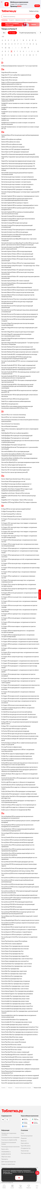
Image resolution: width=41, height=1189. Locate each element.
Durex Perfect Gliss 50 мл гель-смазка (12, 1037)
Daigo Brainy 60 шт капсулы (9, 72)
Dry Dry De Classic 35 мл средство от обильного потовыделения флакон (19, 774)
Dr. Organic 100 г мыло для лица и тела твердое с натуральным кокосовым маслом (19, 524)
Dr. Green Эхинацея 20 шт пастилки (11, 516)
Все (4, 33)
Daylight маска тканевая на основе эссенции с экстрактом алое (19, 116)
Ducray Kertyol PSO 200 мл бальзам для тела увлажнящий (17, 904)
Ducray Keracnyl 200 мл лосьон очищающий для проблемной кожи (20, 877)
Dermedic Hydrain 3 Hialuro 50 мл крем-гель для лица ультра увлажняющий (18, 259)
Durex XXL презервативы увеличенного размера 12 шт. (17, 1083)
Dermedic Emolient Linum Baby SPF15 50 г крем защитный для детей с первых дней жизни (18, 248)
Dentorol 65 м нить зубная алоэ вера (11, 144)
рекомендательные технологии (20, 1170)
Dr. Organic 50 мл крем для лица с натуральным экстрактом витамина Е (18, 675)
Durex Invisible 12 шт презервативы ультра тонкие (15, 996)
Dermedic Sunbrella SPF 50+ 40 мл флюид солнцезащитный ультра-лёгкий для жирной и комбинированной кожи (18, 368)
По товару (12, 33)
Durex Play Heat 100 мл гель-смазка (11, 1049)
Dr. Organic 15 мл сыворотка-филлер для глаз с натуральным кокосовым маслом (18, 589)
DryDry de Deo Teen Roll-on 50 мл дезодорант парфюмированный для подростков (20, 797)
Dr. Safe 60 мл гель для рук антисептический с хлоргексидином (19, 717)
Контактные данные (26, 1136)
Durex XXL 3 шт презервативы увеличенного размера (16, 1080)
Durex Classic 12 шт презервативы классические (15, 946)
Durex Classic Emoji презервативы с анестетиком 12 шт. (17, 959)
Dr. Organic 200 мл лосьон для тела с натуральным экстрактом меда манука (19, 610)
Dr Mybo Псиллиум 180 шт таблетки (11, 511)
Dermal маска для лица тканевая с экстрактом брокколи (17, 177)
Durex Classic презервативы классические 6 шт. (15, 961)
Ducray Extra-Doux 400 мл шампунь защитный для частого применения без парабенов (18, 854)
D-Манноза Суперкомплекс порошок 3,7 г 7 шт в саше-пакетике (19, 66)
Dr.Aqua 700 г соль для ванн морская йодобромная (15, 726)
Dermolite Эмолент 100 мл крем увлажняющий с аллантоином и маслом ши (19, 395)
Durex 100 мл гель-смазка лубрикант (11, 944)
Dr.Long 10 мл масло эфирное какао (11, 747)
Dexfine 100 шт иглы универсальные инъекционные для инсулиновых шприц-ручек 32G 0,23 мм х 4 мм (17, 407)
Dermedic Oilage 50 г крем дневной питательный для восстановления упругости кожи (16, 335)
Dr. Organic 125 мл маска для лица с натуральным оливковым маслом (18, 564)
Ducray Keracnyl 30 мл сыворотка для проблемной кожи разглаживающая (17, 881)
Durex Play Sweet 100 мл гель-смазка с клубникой (15, 1062)
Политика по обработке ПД (9, 1140)
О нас (22, 1133)
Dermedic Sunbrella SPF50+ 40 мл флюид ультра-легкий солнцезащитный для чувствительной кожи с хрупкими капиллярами (17, 386)
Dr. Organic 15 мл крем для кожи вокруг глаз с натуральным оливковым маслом (18, 581)
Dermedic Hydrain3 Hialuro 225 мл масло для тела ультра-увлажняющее (17, 273)
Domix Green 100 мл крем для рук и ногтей (13, 481)
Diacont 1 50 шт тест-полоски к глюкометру (13, 415)
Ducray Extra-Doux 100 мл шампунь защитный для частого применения (17, 845)
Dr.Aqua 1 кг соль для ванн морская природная (14, 719)
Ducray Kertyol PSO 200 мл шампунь (11, 907)
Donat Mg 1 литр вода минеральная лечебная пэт (15, 486)
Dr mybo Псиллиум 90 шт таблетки (11, 514)
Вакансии (23, 1141)
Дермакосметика (20, 20)
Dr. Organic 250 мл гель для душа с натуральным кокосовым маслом (18, 619)
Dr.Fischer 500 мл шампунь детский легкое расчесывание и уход (19, 736)
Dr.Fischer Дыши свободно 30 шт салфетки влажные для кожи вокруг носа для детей (19, 743)
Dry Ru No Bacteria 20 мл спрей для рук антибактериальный (18, 785)
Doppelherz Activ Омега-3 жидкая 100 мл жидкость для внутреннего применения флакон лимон (16, 490)
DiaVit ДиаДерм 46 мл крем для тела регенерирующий (16, 435)
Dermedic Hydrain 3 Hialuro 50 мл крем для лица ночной (17, 256)
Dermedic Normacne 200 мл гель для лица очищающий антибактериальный (17, 302)
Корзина (20, 1187)
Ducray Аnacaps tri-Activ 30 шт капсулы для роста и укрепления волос (19, 938)
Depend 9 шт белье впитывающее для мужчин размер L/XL (18, 166)
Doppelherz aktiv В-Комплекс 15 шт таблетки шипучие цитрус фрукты (18, 496)
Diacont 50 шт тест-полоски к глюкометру (13, 417)
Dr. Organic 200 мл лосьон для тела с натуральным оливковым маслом (19, 602)
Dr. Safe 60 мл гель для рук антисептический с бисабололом (18, 714)
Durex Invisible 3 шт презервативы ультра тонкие (15, 1001)
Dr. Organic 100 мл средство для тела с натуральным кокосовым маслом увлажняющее (19, 545)
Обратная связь (6, 1157)
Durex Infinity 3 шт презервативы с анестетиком (15, 989)
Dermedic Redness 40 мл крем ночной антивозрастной (17, 347)
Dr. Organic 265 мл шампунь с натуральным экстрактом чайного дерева (19, 649)
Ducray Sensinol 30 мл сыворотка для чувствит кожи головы (18, 927)
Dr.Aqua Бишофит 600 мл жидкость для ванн (14, 728)
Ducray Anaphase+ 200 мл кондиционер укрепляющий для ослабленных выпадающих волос (18, 830)
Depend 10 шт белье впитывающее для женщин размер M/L (18, 154)
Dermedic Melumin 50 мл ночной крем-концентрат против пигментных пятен (17, 295)
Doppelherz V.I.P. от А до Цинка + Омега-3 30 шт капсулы (17, 500)
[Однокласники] (7, 1119)
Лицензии (24, 1138)
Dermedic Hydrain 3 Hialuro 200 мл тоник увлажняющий (17, 254)
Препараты (4, 1159)
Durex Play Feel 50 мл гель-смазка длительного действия (17, 1047)
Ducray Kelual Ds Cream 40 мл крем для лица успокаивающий (18, 868)
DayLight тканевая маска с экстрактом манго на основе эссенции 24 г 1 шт (20, 127)
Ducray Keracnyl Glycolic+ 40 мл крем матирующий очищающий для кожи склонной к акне (19, 892)
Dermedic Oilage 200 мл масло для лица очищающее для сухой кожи (19, 328)
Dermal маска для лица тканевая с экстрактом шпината (17, 184)
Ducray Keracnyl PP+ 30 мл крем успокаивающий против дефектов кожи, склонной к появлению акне (20, 898)
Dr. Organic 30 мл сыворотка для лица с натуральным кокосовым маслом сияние (19, 653)
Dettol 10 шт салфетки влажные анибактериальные (16, 401)
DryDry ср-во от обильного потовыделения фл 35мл (16, 810)
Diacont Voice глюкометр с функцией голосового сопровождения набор (19, 429)
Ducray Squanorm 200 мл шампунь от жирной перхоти (16, 932)
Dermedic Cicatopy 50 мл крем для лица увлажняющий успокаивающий (16, 226)
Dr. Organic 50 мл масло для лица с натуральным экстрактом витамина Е (18, 702)
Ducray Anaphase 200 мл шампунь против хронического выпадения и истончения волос (17, 817)
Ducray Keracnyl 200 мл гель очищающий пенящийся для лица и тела (19, 874)
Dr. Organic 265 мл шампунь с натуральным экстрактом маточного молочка (20, 645)
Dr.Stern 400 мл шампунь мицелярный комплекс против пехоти (19, 767)
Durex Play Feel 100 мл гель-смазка (11, 1044)
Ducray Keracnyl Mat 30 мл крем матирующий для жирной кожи (19, 895)
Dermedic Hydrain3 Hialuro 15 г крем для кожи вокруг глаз (17, 270)
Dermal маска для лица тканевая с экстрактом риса (16, 182)
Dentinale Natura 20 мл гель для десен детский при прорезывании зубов (20, 136)
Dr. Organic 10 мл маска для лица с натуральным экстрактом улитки (18, 520)
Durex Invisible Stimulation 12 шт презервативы (14, 1019)
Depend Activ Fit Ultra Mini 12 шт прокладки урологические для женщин (18, 169)
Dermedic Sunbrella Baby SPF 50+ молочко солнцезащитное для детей (19, 362)
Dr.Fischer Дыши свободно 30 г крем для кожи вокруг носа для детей (19, 739)
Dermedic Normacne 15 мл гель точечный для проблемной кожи (19, 299)
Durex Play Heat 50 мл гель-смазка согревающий (15, 1052)
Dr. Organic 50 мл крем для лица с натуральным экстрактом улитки (20, 678)
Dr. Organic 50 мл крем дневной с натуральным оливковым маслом (18, 692)
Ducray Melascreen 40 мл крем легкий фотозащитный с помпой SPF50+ (19, 917)
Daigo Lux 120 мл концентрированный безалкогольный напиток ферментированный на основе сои (19, 83)
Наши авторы (25, 1151)
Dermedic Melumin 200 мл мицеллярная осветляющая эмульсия (20, 290)
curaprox (29, 20)
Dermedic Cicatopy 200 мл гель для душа (12, 216)
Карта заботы (25, 1143)
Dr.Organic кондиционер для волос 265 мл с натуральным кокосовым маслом (17, 750)
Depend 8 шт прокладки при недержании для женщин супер (18, 161)
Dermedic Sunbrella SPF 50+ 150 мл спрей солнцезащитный (18, 365)
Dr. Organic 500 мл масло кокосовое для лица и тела (16, 705)
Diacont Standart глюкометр (9, 426)
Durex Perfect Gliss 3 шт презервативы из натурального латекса (19, 1034)
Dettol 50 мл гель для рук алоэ (9, 404)
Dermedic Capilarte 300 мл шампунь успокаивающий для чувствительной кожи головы (17, 213)
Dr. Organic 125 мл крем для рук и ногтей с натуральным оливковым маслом (20, 560)
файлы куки (6, 1172)
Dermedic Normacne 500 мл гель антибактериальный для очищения (17, 320)
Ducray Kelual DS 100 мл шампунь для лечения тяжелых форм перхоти (19, 865)
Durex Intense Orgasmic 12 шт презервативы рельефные (17, 991)
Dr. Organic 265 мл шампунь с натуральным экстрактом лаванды (19, 641)
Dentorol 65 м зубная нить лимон (10, 142)
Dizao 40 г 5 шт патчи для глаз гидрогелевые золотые (16, 467)
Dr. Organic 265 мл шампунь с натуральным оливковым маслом (19, 639)
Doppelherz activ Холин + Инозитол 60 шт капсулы (15, 493)
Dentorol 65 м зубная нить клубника (11, 139)
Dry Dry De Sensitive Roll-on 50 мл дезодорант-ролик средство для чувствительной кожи (20, 779)
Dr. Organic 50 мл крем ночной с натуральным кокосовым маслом (20, 696)
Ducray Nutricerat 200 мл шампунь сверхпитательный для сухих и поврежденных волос (20, 923)
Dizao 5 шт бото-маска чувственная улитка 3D (14, 472)
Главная (4, 1187)
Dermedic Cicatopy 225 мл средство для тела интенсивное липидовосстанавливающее (18, 219)
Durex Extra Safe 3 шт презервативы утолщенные (15, 984)
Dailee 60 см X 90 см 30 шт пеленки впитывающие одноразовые (19, 94)
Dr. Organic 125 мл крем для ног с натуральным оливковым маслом (20, 548)
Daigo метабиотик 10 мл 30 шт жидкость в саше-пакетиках (18, 86)
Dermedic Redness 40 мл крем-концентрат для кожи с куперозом (19, 352)
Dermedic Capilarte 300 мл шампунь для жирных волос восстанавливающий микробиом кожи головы (17, 199)
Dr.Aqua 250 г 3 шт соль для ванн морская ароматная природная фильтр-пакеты (19, 722)
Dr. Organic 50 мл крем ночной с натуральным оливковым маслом (20, 698)
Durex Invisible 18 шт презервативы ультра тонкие (15, 999)
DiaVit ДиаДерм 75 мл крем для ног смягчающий (15, 438)
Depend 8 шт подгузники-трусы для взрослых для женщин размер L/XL (20, 157)
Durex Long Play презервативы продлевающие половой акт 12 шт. (20, 1027)
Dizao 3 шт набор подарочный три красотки (13, 465)
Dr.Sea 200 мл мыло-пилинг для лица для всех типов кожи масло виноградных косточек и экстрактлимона (19, 763)
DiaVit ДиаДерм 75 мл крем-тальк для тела (13, 445)
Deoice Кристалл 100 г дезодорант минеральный (15, 149)
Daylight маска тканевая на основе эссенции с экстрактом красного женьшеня (18, 123)
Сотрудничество (25, 1148)
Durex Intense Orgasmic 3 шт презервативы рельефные (17, 994)
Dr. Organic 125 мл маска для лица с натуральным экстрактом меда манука (20, 568)
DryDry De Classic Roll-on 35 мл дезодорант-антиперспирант (18, 791)
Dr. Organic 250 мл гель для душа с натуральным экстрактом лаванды (18, 623)
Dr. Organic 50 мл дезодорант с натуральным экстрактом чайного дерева (20, 671)
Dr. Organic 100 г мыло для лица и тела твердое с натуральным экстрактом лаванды (19, 532)
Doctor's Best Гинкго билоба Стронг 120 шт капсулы (15, 479)
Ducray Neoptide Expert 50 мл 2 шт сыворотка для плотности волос (20, 920)
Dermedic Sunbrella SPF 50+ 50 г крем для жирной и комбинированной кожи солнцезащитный (16, 377)
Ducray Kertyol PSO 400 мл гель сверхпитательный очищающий (19, 909)
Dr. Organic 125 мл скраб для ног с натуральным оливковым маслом (18, 577)
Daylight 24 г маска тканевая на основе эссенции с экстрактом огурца (19, 112)
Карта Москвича (25, 1146)
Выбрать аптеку (33, 11)
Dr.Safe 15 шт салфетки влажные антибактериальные (16, 756)
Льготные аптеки (26, 1153)
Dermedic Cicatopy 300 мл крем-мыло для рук (14, 223)
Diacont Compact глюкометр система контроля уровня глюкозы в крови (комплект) (20, 420)
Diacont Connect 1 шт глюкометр (10, 424)
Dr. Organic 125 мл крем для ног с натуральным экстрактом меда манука (19, 551)
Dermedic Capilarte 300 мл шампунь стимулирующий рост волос (19, 205)
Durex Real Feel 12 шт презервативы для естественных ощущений (20, 1075)
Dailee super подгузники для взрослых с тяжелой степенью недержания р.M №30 (18, 100)
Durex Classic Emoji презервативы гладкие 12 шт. (15, 956)
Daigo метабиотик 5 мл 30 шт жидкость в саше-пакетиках (17, 89)
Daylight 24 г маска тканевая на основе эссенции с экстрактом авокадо (19, 104)
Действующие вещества (8, 1162)
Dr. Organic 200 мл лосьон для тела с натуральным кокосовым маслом (19, 598)
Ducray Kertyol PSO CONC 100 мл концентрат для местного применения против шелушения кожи (18, 912)
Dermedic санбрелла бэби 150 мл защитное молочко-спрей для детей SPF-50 (19, 391)
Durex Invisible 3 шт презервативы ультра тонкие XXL (16, 1004)
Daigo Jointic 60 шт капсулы (9, 80)
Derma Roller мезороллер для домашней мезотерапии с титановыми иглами (17, 173)
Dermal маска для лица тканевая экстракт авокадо (16, 187)
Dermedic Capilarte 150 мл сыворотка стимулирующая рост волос (20, 196)
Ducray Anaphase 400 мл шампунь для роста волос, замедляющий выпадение (20, 821)
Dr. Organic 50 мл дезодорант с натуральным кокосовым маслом (19, 661)
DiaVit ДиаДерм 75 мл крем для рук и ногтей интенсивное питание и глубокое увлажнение (20, 441)
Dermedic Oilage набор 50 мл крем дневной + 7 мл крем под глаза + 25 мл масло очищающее (20, 343)
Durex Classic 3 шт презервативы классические (15, 949)
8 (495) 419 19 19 (6, 1154)
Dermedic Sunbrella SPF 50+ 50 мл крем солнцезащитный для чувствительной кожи (19, 381)
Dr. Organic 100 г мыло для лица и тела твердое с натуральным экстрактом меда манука (19, 536)
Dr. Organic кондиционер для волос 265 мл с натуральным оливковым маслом (17, 708)
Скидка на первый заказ (8, 1164)
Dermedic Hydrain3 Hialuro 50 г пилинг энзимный (15, 281)
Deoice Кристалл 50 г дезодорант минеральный (15, 152)
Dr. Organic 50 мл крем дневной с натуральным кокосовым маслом (20, 685)
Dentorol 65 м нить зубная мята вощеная (12, 147)
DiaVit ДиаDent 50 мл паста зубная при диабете (14, 433)
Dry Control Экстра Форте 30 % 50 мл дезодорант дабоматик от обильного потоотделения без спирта (19, 770)
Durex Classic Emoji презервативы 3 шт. (12, 951)
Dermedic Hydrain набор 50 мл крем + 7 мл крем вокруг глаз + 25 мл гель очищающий (20, 266)
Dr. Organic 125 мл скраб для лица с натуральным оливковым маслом (18, 572)
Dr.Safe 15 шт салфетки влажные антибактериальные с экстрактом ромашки (17, 759)
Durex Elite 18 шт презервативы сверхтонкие (14, 971)
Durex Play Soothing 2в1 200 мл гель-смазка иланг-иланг (17, 1057)
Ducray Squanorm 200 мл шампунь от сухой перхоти (16, 934)
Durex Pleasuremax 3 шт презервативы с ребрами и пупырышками (20, 1069)
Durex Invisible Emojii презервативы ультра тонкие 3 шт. (17, 1009)
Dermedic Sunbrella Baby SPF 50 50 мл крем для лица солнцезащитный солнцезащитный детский (16, 357)
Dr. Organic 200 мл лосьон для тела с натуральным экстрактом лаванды (19, 606)
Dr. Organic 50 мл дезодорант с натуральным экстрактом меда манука (19, 666)
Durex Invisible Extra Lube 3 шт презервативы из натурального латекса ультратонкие (18, 1016)
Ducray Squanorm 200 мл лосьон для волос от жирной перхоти (19, 929)
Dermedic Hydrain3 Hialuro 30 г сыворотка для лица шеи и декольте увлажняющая (20, 277)
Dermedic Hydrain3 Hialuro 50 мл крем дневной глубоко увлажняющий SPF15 (17, 284)
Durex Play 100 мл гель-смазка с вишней (12, 1039)
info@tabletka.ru (6, 1152)
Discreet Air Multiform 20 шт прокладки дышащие (15, 451)
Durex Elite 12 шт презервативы (10, 969)
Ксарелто (11, 20)
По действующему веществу (27, 33)
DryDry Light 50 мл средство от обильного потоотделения (17, 807)
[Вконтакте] (3, 1119)
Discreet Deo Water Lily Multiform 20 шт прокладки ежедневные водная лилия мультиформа (19, 459)
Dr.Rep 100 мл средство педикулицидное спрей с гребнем (17, 754)
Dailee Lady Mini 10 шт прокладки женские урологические (17, 96)
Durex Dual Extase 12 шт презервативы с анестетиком (16, 964)
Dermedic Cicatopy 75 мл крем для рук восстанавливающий (18, 229)
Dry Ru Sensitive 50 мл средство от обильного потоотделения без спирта (19, 788)
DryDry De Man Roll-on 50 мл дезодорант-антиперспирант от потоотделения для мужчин (18, 801)
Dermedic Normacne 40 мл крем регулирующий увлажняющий (19, 317)
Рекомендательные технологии (10, 1147)
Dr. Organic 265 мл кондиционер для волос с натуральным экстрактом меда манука (17, 635)
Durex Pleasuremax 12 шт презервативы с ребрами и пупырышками (16, 1065)
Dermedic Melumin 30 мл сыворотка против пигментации (17, 292)
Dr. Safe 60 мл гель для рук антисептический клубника (16, 712)
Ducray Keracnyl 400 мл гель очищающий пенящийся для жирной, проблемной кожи (20, 887)
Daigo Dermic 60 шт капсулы (9, 77)
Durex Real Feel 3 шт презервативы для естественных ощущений (19, 1078)
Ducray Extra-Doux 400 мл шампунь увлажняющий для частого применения (19, 858)
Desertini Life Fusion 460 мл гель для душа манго (15, 399)
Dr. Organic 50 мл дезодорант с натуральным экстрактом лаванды (20, 663)
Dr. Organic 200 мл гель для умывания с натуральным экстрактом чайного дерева (20, 593)
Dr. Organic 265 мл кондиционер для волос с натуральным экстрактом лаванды (17, 631)
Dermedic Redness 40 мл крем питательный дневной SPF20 (18, 349)
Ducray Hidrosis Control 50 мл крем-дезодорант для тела (17, 862)
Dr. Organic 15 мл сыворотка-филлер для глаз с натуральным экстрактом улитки (18, 585)
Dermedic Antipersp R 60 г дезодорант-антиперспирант (17, 189)
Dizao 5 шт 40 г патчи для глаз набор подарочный (15, 470)
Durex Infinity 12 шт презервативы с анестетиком (15, 986)
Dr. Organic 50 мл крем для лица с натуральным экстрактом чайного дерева (18, 681)
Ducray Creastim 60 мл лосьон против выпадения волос (17, 837)
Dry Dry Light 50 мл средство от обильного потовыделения (18, 782)
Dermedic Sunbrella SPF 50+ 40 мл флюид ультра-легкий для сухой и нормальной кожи (20, 373)
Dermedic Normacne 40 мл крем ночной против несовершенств (19, 314)
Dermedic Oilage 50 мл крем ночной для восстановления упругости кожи (17, 339)
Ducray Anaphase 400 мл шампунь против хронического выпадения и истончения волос (17, 825)
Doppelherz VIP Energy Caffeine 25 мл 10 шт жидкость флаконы (19, 502)
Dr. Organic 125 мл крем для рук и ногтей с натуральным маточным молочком (20, 556)
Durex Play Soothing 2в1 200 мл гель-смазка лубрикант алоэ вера (19, 1059)
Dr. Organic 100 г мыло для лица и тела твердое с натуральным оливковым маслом (19, 528)
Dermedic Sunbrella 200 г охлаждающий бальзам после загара (19, 354)
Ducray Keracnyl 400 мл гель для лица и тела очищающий (17, 884)
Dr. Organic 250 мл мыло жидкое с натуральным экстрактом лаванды (18, 627)
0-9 (3, 36)
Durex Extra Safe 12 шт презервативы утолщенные (15, 981)
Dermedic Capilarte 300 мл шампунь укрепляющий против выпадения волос (17, 208)
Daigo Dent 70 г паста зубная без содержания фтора (16, 75)
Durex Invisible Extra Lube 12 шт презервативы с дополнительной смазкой (19, 1012)
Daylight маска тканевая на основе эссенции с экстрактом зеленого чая (18, 119)
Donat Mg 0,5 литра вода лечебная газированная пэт (16, 484)
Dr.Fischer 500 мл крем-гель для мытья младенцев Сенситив (18, 733)
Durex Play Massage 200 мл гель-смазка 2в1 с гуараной (17, 1054)
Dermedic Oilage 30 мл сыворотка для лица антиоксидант (17, 332)
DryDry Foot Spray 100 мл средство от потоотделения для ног (18, 805)
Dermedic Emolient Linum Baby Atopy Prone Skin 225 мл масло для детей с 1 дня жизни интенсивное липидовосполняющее (20, 244)
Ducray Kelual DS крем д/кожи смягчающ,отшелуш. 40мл (17, 871)
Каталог (12, 1187)
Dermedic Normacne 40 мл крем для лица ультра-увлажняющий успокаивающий (19, 311)
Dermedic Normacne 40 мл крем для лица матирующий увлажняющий (17, 306)
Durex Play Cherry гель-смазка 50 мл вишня (13, 1042)
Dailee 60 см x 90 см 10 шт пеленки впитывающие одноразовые (19, 91)
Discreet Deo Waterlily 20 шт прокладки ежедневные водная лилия (20, 462)
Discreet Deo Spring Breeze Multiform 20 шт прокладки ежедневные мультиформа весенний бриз (16, 455)
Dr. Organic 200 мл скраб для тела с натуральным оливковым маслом (18, 614)
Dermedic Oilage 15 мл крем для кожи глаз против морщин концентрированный (17, 324)
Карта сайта (4, 1149)
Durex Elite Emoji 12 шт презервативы (11, 976)
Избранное (28, 1187)
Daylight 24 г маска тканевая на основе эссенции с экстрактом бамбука (19, 108)
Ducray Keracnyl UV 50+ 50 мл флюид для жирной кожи (17, 902)
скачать (37, 5)
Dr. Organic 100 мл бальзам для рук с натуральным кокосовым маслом (19, 541)
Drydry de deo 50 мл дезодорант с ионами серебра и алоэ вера (19, 794)
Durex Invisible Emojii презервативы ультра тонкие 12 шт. (17, 1006)
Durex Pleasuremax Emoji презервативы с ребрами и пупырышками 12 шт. (16, 1072)
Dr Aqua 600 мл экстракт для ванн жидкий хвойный (16, 509)
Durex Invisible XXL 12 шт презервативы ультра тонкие (16, 1022)
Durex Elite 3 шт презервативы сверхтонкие (13, 974)
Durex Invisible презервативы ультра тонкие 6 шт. (15, 1024)
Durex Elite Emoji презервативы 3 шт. (11, 979)
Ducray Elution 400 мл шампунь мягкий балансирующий (17, 842)
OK (19, 1178)
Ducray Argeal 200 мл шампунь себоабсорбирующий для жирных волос (20, 834)
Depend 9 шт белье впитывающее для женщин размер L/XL (18, 163)
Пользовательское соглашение (10, 1137)
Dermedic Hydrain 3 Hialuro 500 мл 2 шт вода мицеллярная (18, 263)
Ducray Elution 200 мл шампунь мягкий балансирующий (17, 840)
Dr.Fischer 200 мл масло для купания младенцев (15, 731)
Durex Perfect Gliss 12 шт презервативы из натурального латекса (19, 1032)
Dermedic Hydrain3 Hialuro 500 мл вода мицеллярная (16, 287)
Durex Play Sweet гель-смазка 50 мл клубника (14, 941)
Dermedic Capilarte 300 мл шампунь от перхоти (14, 203)
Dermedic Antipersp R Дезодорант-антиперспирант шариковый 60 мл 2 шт (20, 192)
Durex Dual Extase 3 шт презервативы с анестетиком (16, 966)
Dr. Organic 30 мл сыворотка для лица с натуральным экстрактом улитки (20, 657)
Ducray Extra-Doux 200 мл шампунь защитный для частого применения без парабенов (18, 850)
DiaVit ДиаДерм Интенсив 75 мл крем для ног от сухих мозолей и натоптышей (19, 448)
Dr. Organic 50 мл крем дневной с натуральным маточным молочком (17, 688)
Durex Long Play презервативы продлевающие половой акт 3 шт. (19, 1029)
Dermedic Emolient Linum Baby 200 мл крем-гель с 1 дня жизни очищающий (19, 239)
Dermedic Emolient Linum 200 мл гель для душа (14, 232)
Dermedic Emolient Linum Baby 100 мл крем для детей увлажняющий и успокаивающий (16, 235)
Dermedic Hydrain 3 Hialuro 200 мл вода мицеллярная (16, 251)
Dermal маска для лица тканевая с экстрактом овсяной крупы (19, 179)
